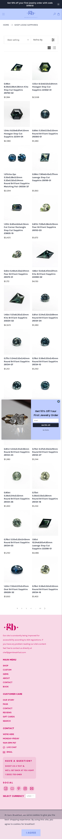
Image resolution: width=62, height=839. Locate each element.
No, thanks (46, 430)
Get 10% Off (45, 425)
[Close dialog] (58, 401)
